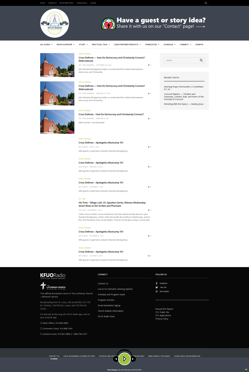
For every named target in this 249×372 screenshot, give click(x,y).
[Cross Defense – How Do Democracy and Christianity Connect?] (57, 122)
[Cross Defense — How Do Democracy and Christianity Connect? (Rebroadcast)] (57, 65)
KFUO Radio (83, 147)
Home (42, 3)
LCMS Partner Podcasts (126, 44)
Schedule (168, 44)
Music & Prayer (64, 44)
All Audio (45, 44)
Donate (93, 3)
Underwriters (82, 3)
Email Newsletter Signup (109, 305)
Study (82, 44)
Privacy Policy (161, 318)
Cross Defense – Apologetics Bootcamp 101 (101, 142)
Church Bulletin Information (110, 311)
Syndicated (151, 44)
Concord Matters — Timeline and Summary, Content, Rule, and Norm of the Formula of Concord (184, 97)
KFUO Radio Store (66, 3)
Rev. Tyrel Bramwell (87, 65)
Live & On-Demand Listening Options (115, 289)
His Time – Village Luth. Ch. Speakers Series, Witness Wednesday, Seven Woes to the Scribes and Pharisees (112, 204)
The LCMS (82, 210)
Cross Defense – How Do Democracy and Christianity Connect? (111, 114)
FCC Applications (163, 315)
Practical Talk (99, 44)
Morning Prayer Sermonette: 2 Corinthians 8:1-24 (183, 88)
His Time (82, 199)
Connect (184, 44)
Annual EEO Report (164, 308)
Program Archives (106, 300)
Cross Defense (85, 54)
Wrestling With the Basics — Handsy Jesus (183, 104)
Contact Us (52, 3)
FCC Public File (162, 312)
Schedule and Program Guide (111, 294)
